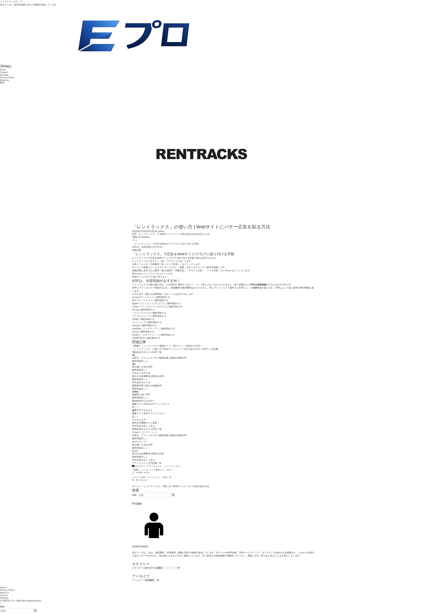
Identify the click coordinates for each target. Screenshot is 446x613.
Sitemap (4, 75)
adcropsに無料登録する (144, 325)
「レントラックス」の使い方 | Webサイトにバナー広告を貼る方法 (166, 349)
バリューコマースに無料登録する (149, 313)
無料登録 (136, 361)
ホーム (135, 486)
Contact (4, 72)
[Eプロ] (133, 37)
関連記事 (136, 250)
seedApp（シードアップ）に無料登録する (153, 328)
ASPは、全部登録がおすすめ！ (148, 247)
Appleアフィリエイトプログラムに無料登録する (156, 303)
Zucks (135, 451)
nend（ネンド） (140, 441)
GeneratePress (33, 600)
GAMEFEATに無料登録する (146, 338)
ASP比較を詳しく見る (143, 426)
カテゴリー (137, 568)
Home (3, 69)
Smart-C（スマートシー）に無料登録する (153, 335)
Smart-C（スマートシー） (145, 432)
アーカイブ (137, 580)
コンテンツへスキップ (11, 1)
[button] (2, 83)
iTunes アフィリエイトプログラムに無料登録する (157, 306)
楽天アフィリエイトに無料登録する (150, 300)
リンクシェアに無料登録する (147, 322)
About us (4, 80)
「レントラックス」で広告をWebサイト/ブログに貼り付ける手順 (165, 243)
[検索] (173, 495)
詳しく (144, 361)
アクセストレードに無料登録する (149, 316)
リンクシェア (139, 419)
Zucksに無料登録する (143, 331)
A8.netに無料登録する (143, 309)
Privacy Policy (7, 77)
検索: (2, 606)
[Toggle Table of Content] (134, 241)
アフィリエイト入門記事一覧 (147, 463)
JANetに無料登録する (143, 319)
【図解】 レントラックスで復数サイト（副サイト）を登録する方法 (166, 346)
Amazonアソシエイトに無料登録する (151, 297)
